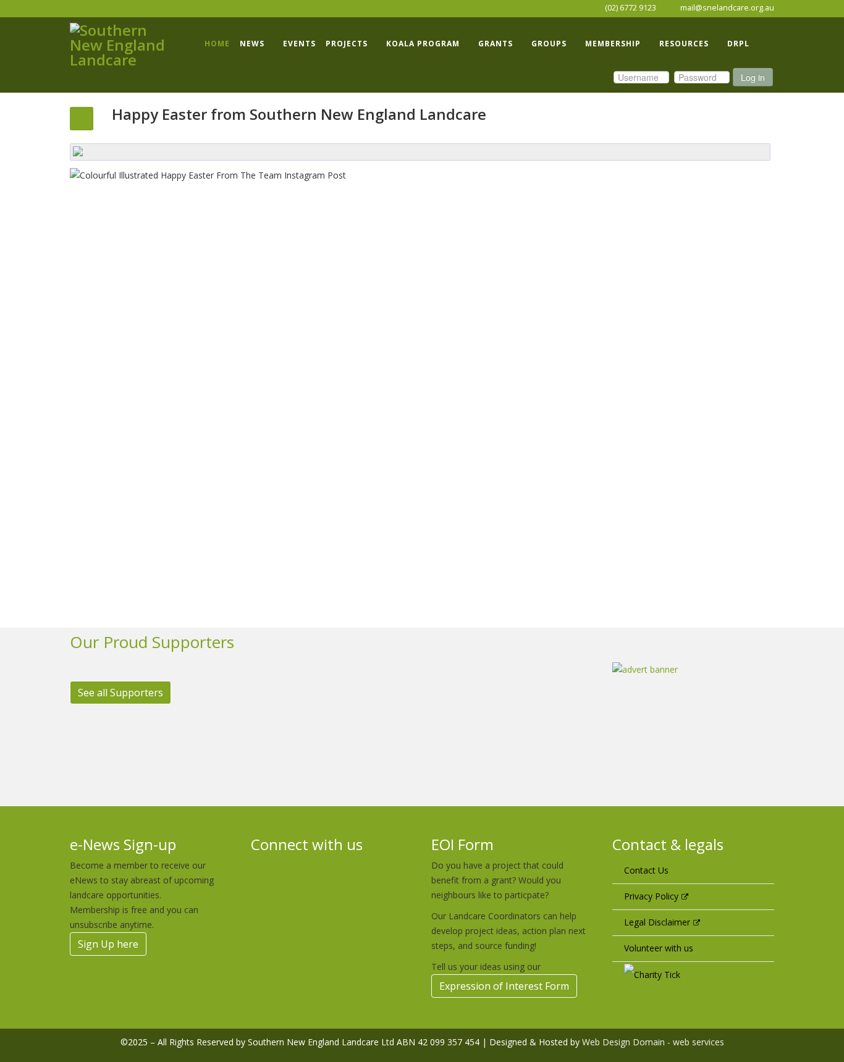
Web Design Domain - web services (653, 1042)
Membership (613, 43)
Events (299, 43)
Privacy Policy (651, 896)
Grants (495, 43)
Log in (753, 77)
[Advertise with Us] (693, 718)
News (252, 43)
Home (217, 43)
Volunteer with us (658, 948)
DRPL (738, 43)
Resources (684, 43)
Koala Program (423, 43)
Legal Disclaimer (657, 922)
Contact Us (646, 870)
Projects (347, 43)
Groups (549, 43)
